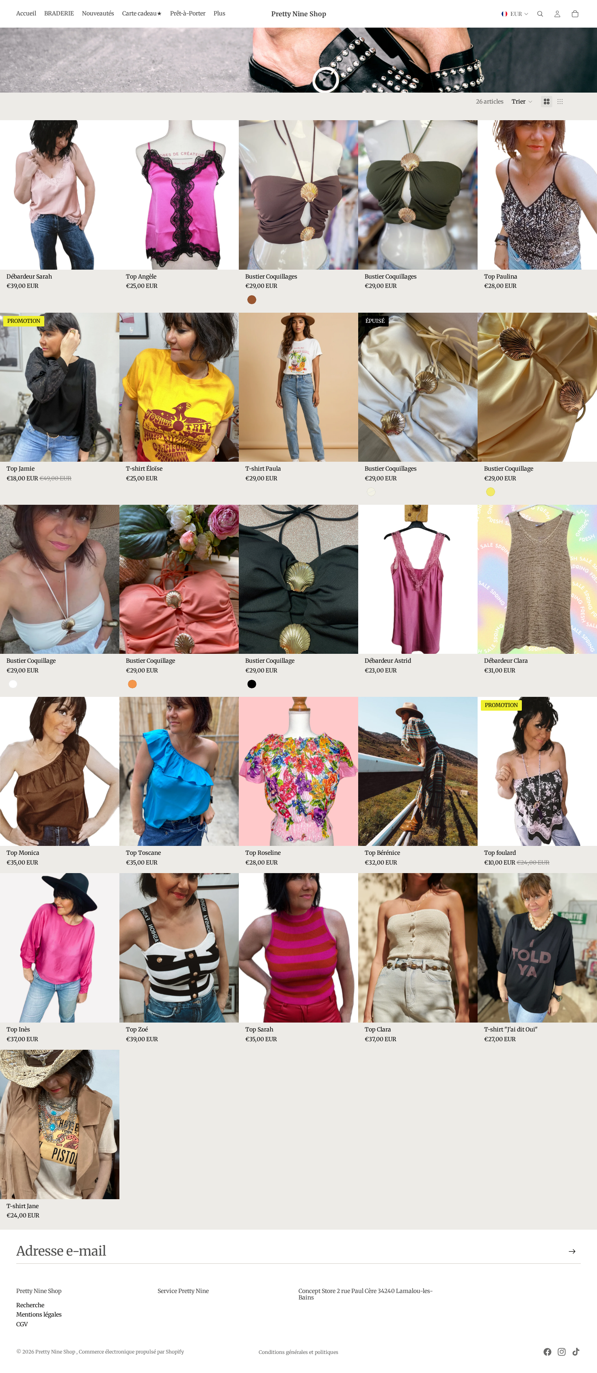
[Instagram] (562, 1352)
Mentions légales (39, 1314)
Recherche (30, 1305)
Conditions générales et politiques (298, 1352)
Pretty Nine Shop (55, 1352)
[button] (522, 101)
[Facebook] (547, 1352)
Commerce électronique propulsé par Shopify (131, 1352)
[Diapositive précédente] (12, 195)
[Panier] (575, 14)
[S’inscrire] (572, 1251)
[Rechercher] (540, 14)
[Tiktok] (576, 1352)
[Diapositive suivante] (107, 195)
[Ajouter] (107, 257)
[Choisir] (226, 257)
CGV (22, 1324)
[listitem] (219, 13)
